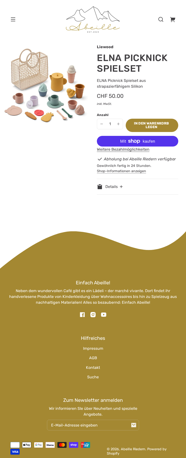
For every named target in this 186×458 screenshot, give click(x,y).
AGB (93, 358)
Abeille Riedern (133, 449)
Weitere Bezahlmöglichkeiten (123, 149)
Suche (93, 377)
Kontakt (93, 367)
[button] (160, 19)
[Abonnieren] (133, 425)
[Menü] (13, 19)
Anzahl (102, 115)
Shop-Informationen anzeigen (121, 171)
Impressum (93, 348)
